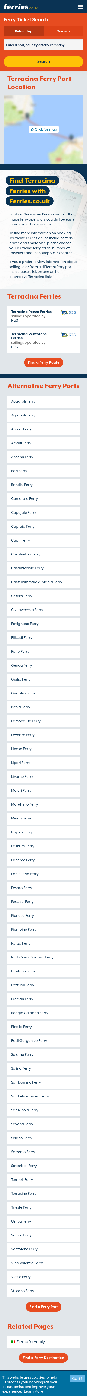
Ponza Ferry (21, 943)
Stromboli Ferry (24, 1166)
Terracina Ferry (23, 1193)
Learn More (33, 1391)
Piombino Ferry (23, 929)
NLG (14, 320)
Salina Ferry (21, 1068)
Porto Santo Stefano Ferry (32, 957)
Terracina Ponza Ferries (31, 312)
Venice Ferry (21, 1235)
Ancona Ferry (22, 457)
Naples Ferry (21, 832)
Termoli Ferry (22, 1180)
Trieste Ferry (21, 1207)
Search (43, 61)
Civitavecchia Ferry (27, 610)
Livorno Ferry (22, 777)
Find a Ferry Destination (43, 1358)
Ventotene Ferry (24, 1249)
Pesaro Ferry (21, 888)
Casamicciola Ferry (27, 568)
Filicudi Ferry (21, 638)
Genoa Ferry (21, 665)
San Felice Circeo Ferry (30, 1096)
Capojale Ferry (23, 513)
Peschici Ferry (22, 902)
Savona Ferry (22, 1124)
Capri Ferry (20, 540)
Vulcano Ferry (22, 1291)
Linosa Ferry (21, 749)
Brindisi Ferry (22, 485)
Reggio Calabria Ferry (29, 1013)
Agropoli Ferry (23, 415)
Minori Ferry (21, 818)
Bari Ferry (19, 471)
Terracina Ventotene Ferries (29, 336)
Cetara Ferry (21, 596)
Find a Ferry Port (43, 1307)
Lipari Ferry (20, 763)
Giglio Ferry (21, 679)
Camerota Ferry (24, 499)
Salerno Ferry (22, 1055)
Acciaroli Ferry (23, 401)
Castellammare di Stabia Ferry (36, 582)
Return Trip (23, 31)
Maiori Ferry (21, 790)
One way (63, 31)
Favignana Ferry (25, 624)
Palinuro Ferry (22, 846)
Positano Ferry (23, 971)
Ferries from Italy (31, 1342)
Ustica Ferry (21, 1221)
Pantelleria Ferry (25, 874)
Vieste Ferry (21, 1277)
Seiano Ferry (21, 1138)
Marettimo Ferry (24, 804)
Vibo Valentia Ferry (27, 1263)
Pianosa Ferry (22, 916)
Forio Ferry (20, 651)
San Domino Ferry (26, 1082)
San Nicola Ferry (24, 1110)
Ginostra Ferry (23, 693)
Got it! (77, 1379)
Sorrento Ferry (23, 1152)
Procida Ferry (22, 999)
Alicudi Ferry (21, 429)
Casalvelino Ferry (25, 554)
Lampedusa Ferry (26, 721)
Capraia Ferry (23, 526)
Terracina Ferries (39, 214)
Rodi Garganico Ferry (29, 1041)
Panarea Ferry (23, 860)
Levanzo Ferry (23, 735)
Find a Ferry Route (43, 362)
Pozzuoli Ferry (22, 985)
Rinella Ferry (21, 1027)
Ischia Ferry (20, 707)
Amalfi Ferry (21, 443)
